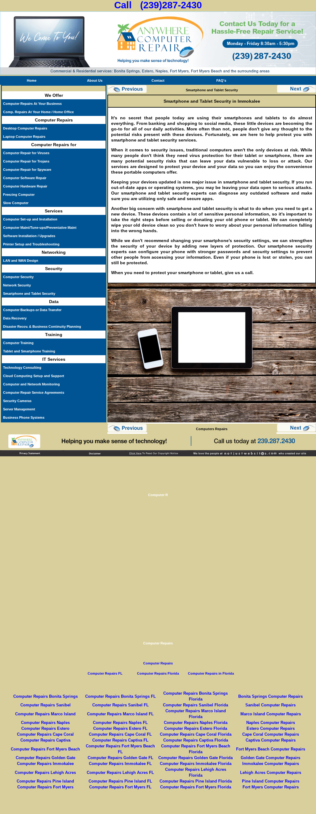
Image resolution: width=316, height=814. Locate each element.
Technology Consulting (22, 367)
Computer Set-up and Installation (30, 219)
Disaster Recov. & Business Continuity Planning (42, 326)
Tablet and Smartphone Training (29, 351)
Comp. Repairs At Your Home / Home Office (38, 112)
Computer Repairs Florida (158, 673)
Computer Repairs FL (105, 673)
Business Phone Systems (23, 417)
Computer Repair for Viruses (26, 153)
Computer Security (18, 277)
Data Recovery (15, 318)
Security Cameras (17, 401)
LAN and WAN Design (20, 260)
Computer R (158, 495)
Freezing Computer (19, 194)
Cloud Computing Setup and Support (33, 376)
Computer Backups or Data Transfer (32, 310)
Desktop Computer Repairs (25, 128)
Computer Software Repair (24, 178)
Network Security (17, 285)
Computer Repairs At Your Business (32, 103)
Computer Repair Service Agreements (33, 392)
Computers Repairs (211, 429)
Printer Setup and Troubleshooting (31, 244)
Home (31, 80)
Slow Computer (15, 203)
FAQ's (221, 80)
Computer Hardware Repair (25, 186)
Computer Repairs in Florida (211, 673)
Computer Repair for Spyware (27, 169)
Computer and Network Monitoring (31, 384)
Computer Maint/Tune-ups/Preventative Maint (40, 227)
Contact (158, 80)
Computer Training (18, 343)
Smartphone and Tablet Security (29, 293)
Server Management (19, 409)
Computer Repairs (158, 643)
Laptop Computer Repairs (24, 136)
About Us (94, 80)
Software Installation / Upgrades (29, 236)
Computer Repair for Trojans (26, 161)
